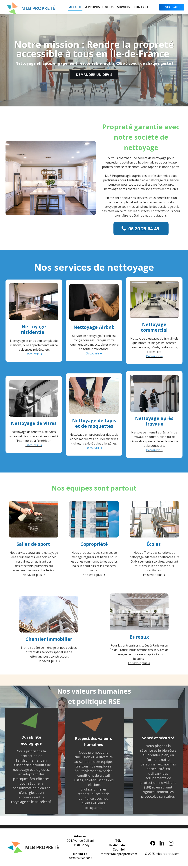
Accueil (75, 7)
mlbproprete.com (167, 854)
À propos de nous (99, 7)
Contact (141, 7)
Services (123, 7)
